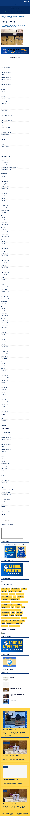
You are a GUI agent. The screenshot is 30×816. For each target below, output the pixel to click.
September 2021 (5, 272)
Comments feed (5, 423)
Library (17, 607)
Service (3, 139)
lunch (23, 607)
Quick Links (17, 618)
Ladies (11, 604)
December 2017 (5, 377)
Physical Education (11, 26)
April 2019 (3, 339)
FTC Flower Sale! (5, 162)
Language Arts (6, 607)
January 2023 (4, 251)
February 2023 (4, 248)
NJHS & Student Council (7, 125)
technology (10, 623)
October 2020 (4, 296)
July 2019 (3, 332)
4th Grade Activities (6, 74)
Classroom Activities (12, 16)
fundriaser (5, 599)
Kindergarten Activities (6, 115)
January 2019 (4, 346)
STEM (3, 623)
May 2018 (3, 365)
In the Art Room (5, 113)
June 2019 (3, 334)
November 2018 (5, 351)
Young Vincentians (5, 146)
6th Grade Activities (6, 79)
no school (5, 615)
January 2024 (4, 227)
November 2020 (5, 294)
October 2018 (4, 354)
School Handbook (5, 134)
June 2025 (3, 195)
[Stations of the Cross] (6, 691)
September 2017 (5, 385)
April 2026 (3, 179)
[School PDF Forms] (9, 662)
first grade (5, 596)
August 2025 (4, 193)
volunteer (5, 625)
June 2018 (3, 363)
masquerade (13, 609)
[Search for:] (15, 152)
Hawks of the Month (10, 780)
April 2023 (3, 243)
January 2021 (4, 289)
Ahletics (3, 91)
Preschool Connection (6, 132)
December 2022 (5, 253)
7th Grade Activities (6, 82)
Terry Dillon (14, 25)
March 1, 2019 (6, 25)
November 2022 (5, 255)
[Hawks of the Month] (15, 777)
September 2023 (5, 236)
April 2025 (3, 200)
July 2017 (3, 389)
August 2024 (4, 212)
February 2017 (4, 397)
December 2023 (5, 229)
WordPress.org (4, 425)
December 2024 (5, 203)
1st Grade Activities (5, 67)
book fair (24, 588)
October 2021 (4, 270)
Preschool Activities (6, 130)
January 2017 (4, 399)
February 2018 (4, 373)
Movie (13, 612)
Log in (2, 418)
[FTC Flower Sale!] (6, 685)
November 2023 (5, 231)
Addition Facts (6, 588)
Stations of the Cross (6, 165)
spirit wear (5, 620)
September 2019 (5, 327)
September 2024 (5, 210)
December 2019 (5, 320)
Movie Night (20, 612)
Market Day (5, 609)
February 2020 (4, 315)
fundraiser (20, 596)
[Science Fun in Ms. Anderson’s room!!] (6, 697)
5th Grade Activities (6, 77)
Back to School (16, 588)
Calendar (3, 96)
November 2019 (5, 322)
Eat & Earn (12, 594)
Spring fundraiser (14, 620)
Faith (2, 106)
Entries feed (4, 420)
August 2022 (4, 263)
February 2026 (4, 181)
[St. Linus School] (15, 8)
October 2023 (4, 234)
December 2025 (5, 186)
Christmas (4, 594)
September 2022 (5, 260)
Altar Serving (4, 94)
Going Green (4, 110)
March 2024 (4, 222)
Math (19, 609)
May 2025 (3, 198)
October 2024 (4, 207)
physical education (7, 618)
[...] (11, 735)
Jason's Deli (5, 604)
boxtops (4, 591)
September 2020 (5, 298)
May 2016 (3, 406)
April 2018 (3, 368)
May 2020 (3, 308)
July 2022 (3, 265)
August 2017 (4, 387)
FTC (2, 108)
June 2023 (3, 239)
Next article (15, 59)
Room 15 (24, 618)
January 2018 (4, 375)
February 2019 (4, 344)
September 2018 (5, 356)
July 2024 (3, 215)
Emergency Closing (5, 103)
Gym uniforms (5, 602)
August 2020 (4, 301)
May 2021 (3, 279)
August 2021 (4, 274)
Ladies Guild (18, 604)
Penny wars (19, 615)
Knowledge (4, 118)
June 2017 (3, 392)
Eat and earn (20, 594)
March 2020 (4, 313)
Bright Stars (18, 591)
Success (3, 141)
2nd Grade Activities (6, 70)
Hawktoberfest (15, 602)
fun (15, 596)
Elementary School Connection (8, 101)
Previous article (15, 57)
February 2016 (4, 409)
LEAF (13, 607)
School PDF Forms (8, 669)
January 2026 (4, 183)
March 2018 (4, 370)
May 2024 (3, 217)
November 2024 (5, 205)
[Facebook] (15, 4)
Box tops (11, 591)
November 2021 (5, 267)
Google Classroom (14, 599)
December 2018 (5, 349)
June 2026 (3, 176)
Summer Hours (5, 160)
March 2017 (4, 394)
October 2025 (4, 188)
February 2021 (4, 286)
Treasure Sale (18, 623)
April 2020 (3, 310)
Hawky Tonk (24, 602)
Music (2, 122)
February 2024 (4, 224)
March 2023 (4, 246)
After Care (3, 89)
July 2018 (3, 361)
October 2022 (4, 258)
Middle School (6, 612)
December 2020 (5, 291)
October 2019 (4, 325)
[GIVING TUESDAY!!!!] (6, 703)
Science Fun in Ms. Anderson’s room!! (10, 167)
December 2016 (5, 401)
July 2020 (3, 303)
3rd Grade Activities (6, 72)
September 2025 (5, 191)
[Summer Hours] (6, 680)
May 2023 (3, 241)
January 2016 (4, 411)
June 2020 (3, 306)
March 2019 (4, 342)
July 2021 (3, 277)
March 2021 (4, 284)
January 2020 (4, 318)
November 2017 (5, 380)
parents (12, 615)
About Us (3, 86)
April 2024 (3, 219)
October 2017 (4, 382)
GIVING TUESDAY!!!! (6, 169)
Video (2, 144)
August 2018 (4, 358)
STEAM (22, 620)
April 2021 (3, 282)
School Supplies (5, 137)
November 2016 (5, 404)
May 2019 (3, 337)
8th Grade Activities (6, 84)
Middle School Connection (7, 120)
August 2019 (4, 330)
